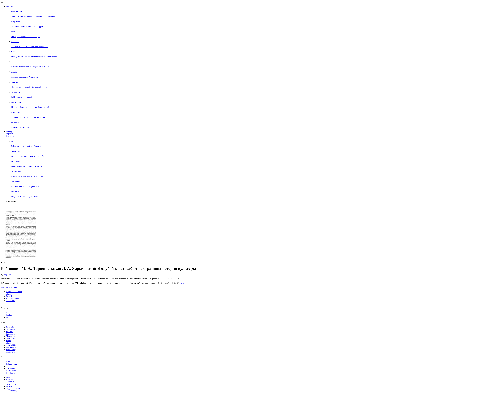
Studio (8, 341)
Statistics (9, 332)
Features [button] (9, 6)
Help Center (11, 371)
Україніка (8, 274)
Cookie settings (12, 391)
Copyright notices (13, 388)
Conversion (10, 329)
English (9, 377)
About (8, 313)
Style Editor (10, 350)
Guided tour (11, 366)
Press (8, 317)
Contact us (10, 382)
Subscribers (10, 338)
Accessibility (11, 345)
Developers (10, 373)
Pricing (9, 131)
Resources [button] (10, 136)
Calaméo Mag (11, 364)
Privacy (9, 386)
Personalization (12, 327)
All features (10, 352)
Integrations (10, 334)
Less (182, 283)
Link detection (11, 347)
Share (8, 343)
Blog (8, 362)
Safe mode (10, 379)
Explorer (9, 134)
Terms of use (11, 384)
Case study (10, 368)
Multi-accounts (12, 336)
